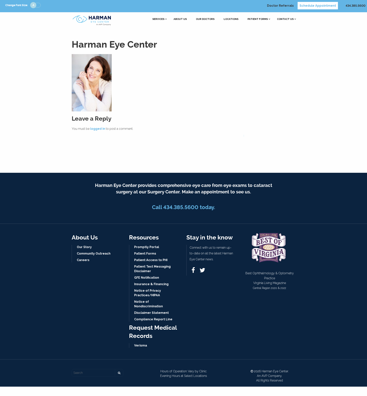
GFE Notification (146, 277)
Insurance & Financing (151, 284)
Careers (83, 260)
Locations (231, 19)
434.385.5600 (355, 5)
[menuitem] (158, 19)
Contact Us (285, 19)
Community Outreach (93, 253)
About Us (180, 19)
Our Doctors (205, 19)
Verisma (140, 345)
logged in (97, 129)
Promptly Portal (146, 247)
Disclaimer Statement (151, 313)
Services (158, 19)
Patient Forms (258, 19)
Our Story (84, 247)
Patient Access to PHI (150, 260)
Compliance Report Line (153, 319)
